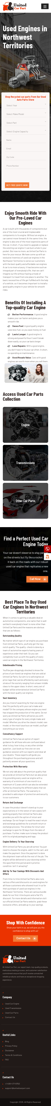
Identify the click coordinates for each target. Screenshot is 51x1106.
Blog (7, 1041)
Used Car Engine (12, 1003)
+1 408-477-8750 (12, 1083)
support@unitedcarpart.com (17, 1088)
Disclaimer (9, 1050)
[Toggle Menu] (45, 6)
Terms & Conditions (13, 1055)
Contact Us (10, 1017)
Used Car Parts (11, 1013)
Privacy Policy (11, 1046)
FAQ (7, 1059)
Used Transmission (13, 1008)
